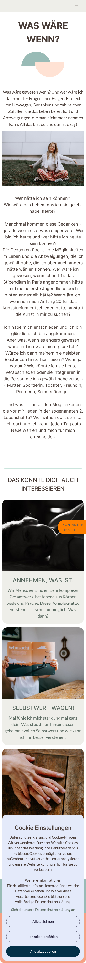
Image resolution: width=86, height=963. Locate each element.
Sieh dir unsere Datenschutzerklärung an (43, 909)
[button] (77, 5)
